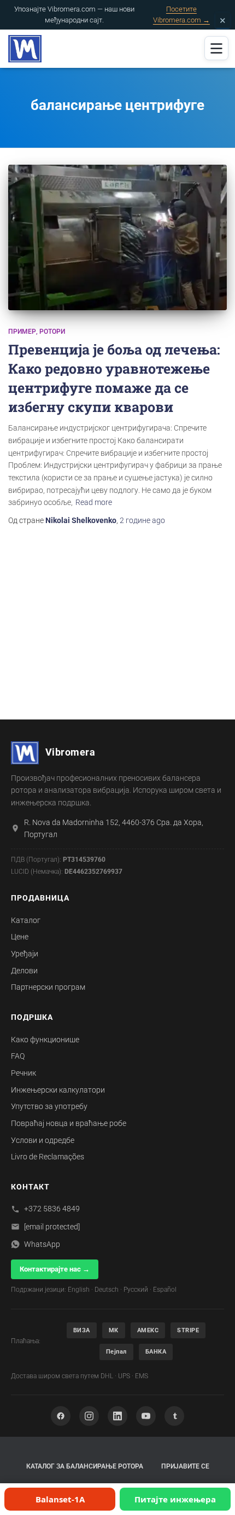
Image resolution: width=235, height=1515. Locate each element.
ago (142, 520)
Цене (19, 936)
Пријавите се (185, 1466)
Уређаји (24, 953)
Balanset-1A (60, 1499)
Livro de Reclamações (47, 1156)
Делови (24, 970)
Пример (22, 331)
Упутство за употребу (49, 1106)
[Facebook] (60, 1416)
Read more (93, 502)
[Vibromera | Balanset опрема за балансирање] (29, 48)
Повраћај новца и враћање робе (68, 1123)
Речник (23, 1073)
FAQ (18, 1056)
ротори (52, 331)
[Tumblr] (174, 1416)
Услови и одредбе (42, 1140)
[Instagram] (89, 1416)
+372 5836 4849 (52, 1208)
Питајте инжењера (175, 1499)
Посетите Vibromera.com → (181, 14)
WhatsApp (42, 1244)
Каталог (25, 920)
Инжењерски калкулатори (58, 1090)
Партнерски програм (48, 987)
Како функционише (45, 1039)
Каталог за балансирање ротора (84, 1466)
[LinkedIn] (117, 1416)
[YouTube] (146, 1416)
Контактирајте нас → (55, 1269)
